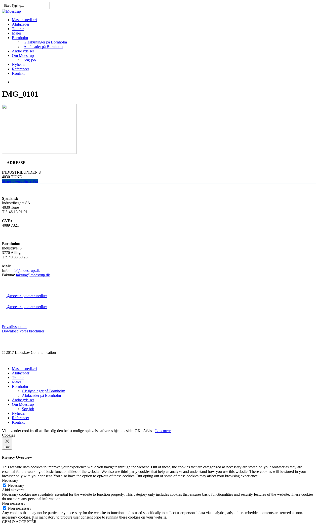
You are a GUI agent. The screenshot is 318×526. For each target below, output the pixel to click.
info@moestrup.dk (25, 270)
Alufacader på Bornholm (43, 46)
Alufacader (20, 24)
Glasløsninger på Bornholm (45, 42)
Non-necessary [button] (13, 503)
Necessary (16, 485)
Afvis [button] (147, 431)
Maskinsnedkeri (24, 20)
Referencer (20, 69)
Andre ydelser (23, 51)
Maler (16, 33)
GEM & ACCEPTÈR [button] (19, 522)
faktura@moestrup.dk (33, 275)
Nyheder (19, 64)
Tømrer (18, 29)
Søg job (30, 60)
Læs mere (163, 431)
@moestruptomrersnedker (26, 296)
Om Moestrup (23, 55)
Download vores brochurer (23, 331)
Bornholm (20, 38)
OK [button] (138, 431)
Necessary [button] (10, 480)
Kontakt (18, 73)
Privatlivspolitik (14, 326)
